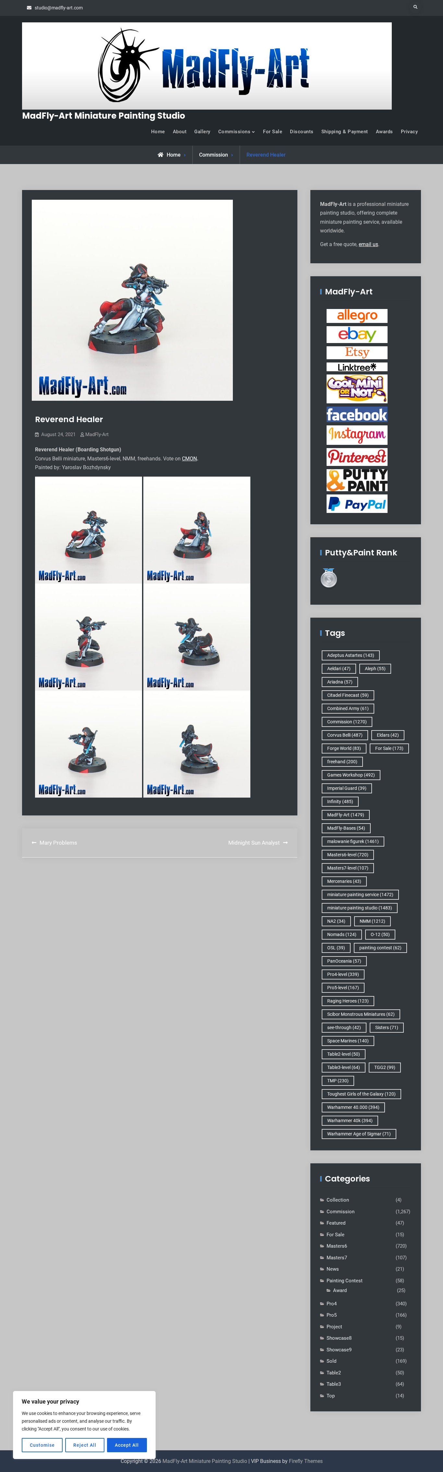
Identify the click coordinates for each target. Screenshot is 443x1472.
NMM (372, 921)
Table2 (334, 1373)
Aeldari (339, 668)
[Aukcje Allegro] (357, 316)
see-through (344, 1027)
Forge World (344, 748)
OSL (336, 947)
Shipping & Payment (344, 132)
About (180, 132)
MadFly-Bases (346, 828)
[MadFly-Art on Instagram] (357, 435)
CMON (189, 459)
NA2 (336, 921)
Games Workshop (351, 775)
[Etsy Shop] (357, 352)
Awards (384, 132)
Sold (331, 1361)
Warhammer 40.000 (353, 1107)
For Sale (272, 132)
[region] (84, 1425)
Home (158, 132)
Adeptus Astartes (350, 655)
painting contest (380, 947)
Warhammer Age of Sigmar (359, 1133)
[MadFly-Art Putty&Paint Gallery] (357, 480)
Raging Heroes (348, 1000)
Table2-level (343, 1054)
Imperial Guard (346, 788)
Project (334, 1327)
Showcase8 (339, 1338)
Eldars (388, 735)
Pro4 (332, 1304)
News (333, 1269)
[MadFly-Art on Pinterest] (357, 457)
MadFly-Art (97, 434)
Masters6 (337, 1246)
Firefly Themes (306, 1461)
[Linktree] (357, 367)
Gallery (202, 132)
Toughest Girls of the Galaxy (361, 1094)
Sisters (386, 1027)
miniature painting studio (359, 907)
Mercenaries (344, 881)
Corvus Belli (345, 735)
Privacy (409, 132)
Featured (336, 1223)
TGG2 (384, 1067)
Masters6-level (347, 854)
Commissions (234, 132)
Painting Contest (345, 1281)
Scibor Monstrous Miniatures (361, 1014)
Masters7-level (347, 868)
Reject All (84, 1445)
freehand (342, 761)
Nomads (341, 934)
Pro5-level (343, 987)
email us (368, 244)
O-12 (380, 934)
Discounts (302, 132)
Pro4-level (343, 974)
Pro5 (332, 1315)
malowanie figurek (353, 841)
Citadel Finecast (348, 695)
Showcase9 (339, 1350)
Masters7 (337, 1258)
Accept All (127, 1445)
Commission (213, 155)
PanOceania (344, 961)
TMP (338, 1080)
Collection (338, 1200)
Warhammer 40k (350, 1120)
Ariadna (340, 681)
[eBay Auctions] (357, 334)
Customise (42, 1445)
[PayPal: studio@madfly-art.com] (357, 503)
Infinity (340, 801)
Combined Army (348, 708)
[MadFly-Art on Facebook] (357, 414)
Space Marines (348, 1040)
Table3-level (343, 1067)
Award (340, 1290)
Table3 (334, 1384)
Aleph (375, 668)
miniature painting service (360, 894)
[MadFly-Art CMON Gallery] (357, 389)
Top (331, 1396)
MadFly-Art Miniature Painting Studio (103, 116)
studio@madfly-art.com (59, 7)
